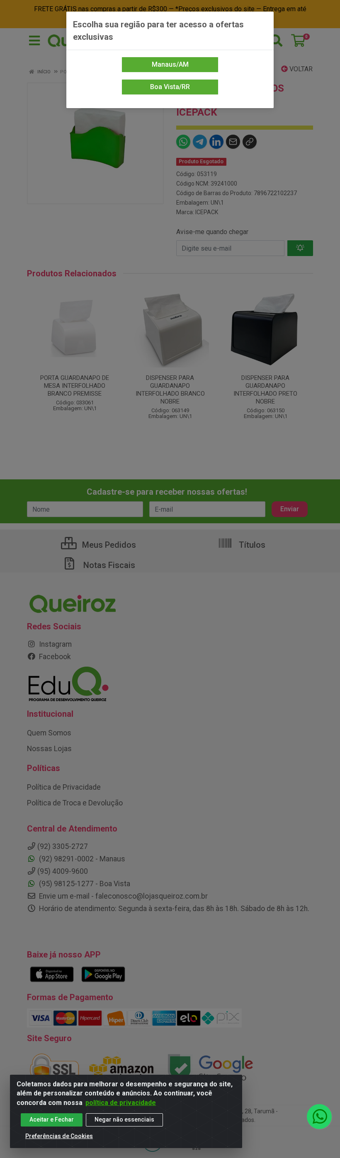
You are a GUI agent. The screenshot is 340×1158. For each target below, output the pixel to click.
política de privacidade (120, 1103)
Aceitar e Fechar (51, 1119)
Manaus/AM (170, 64)
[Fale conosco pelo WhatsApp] (319, 1116)
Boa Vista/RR (170, 87)
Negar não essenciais (124, 1119)
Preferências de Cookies (59, 1136)
